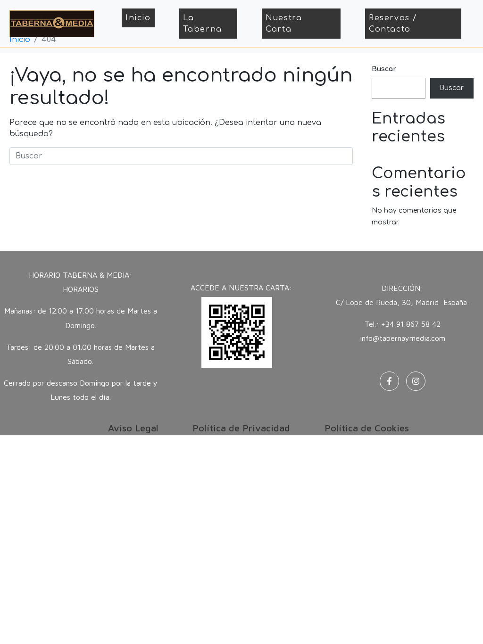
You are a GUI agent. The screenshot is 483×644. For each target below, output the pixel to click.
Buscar (384, 69)
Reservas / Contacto (393, 23)
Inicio (138, 18)
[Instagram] (415, 381)
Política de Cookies (367, 427)
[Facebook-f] (389, 381)
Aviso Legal (133, 427)
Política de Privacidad (241, 427)
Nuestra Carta (284, 23)
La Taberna (202, 23)
